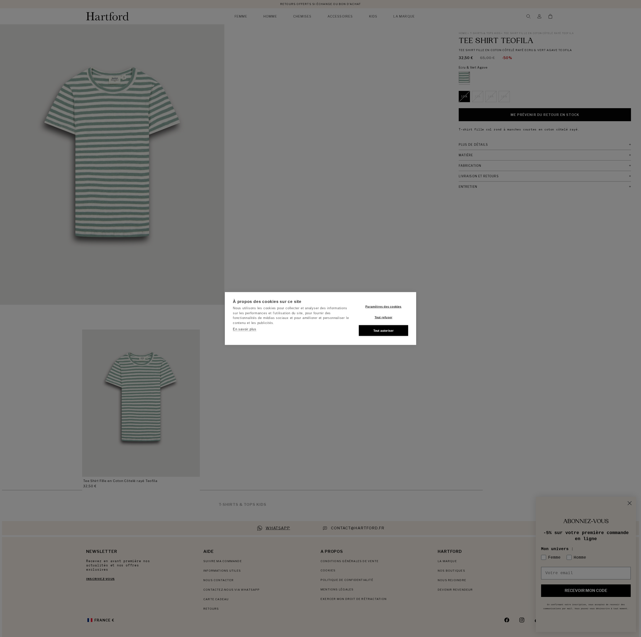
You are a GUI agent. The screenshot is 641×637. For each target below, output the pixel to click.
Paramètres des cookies (383, 306)
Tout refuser (383, 317)
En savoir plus (244, 329)
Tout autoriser (383, 330)
